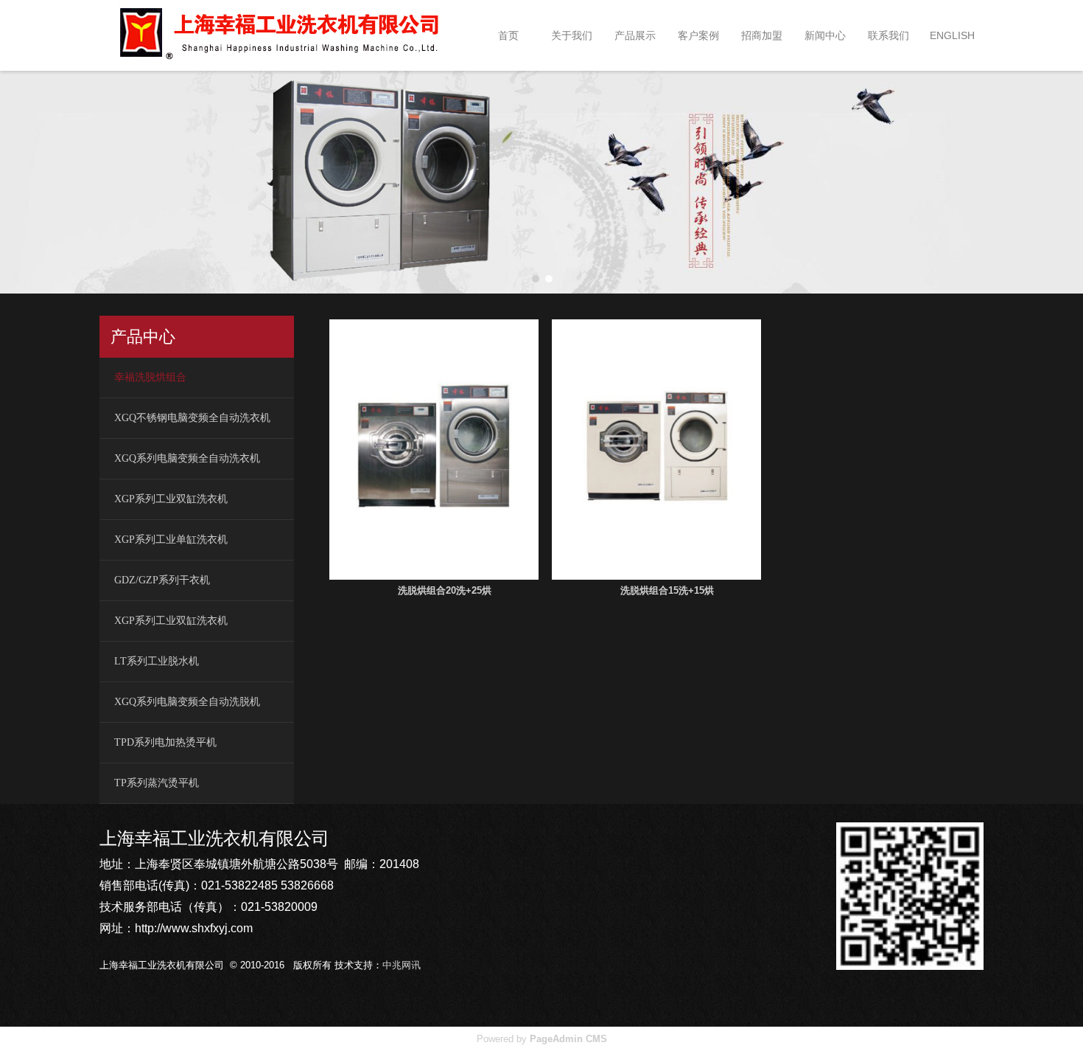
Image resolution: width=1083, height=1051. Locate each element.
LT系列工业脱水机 (156, 661)
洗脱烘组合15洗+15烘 (667, 590)
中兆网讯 (401, 965)
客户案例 (698, 35)
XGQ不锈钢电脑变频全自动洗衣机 (192, 417)
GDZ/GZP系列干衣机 (162, 580)
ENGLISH (952, 35)
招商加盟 (761, 35)
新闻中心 (825, 35)
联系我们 (888, 35)
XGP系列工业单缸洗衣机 (171, 539)
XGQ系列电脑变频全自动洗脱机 (187, 701)
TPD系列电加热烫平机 (165, 742)
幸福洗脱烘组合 (150, 377)
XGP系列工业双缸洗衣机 (171, 498)
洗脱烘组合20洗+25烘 (444, 590)
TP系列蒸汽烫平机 (156, 782)
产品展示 (635, 35)
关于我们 (571, 35)
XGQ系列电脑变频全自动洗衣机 (187, 458)
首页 (508, 35)
